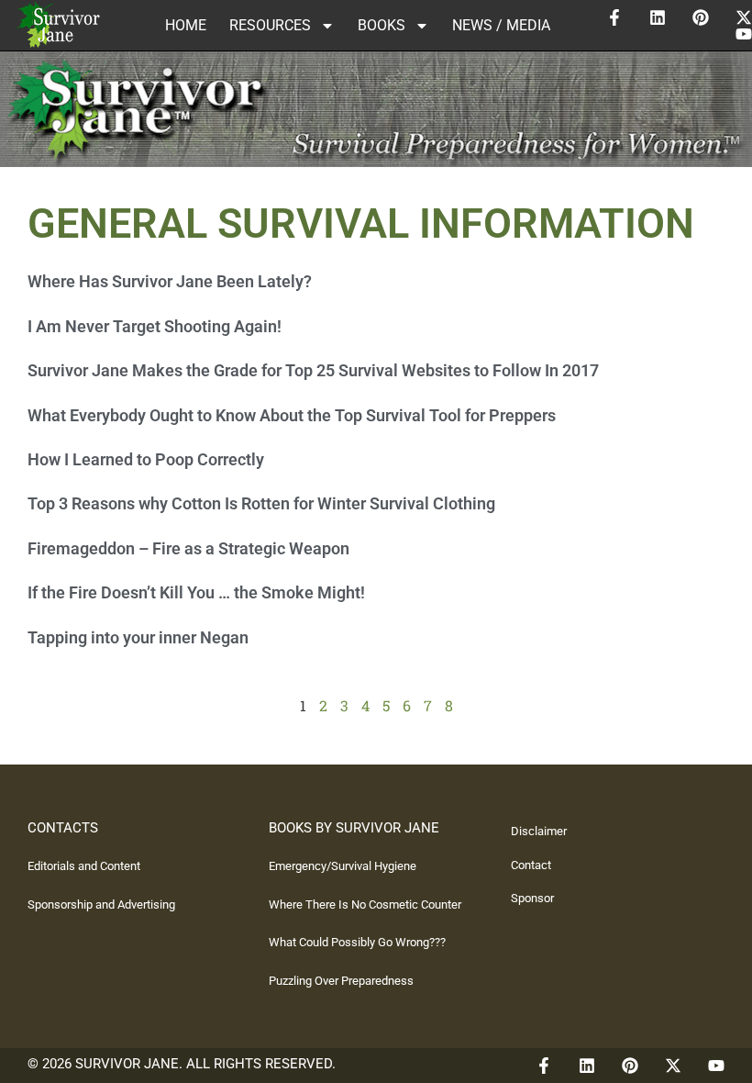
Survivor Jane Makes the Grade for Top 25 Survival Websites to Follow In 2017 (313, 370)
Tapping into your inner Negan (138, 637)
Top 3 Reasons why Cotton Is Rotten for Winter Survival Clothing (261, 503)
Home (185, 25)
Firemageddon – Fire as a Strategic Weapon (188, 548)
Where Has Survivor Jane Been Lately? (170, 281)
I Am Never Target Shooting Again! (155, 326)
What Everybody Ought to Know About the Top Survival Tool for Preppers (292, 415)
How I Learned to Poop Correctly (146, 459)
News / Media (501, 25)
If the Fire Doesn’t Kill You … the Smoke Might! (196, 592)
